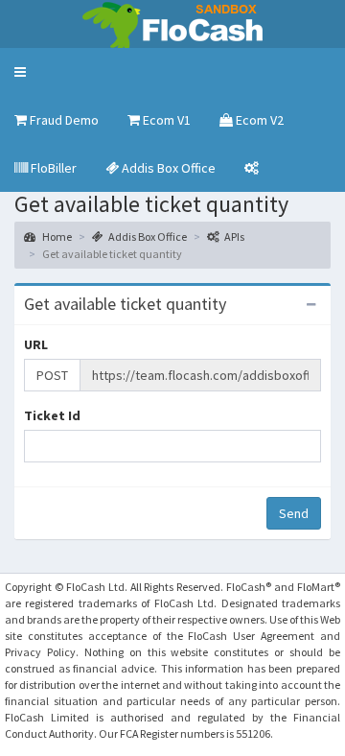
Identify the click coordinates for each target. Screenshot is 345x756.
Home (56, 236)
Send (294, 513)
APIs (234, 236)
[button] (20, 72)
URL (36, 344)
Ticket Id (52, 415)
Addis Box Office (147, 236)
